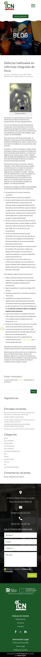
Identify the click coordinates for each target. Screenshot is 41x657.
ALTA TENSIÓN (8, 441)
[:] (2, 331)
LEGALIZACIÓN (18, 76)
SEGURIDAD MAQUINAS (11, 467)
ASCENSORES (8, 443)
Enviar (32, 575)
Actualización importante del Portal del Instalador (19, 429)
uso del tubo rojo (26, 339)
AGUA (6, 438)
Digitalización (20, 619)
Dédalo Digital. (21, 655)
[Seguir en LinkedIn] (25, 631)
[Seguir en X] (20, 631)
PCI (5, 464)
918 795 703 (15, 524)
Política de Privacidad (20, 643)
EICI (11, 76)
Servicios (20, 623)
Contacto (20, 626)
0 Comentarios (28, 76)
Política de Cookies (21, 650)
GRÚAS (6, 456)
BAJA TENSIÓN (8, 448)
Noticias (6, 462)
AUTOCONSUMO (9, 446)
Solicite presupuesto (20, 16)
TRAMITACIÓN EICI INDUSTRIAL (14, 417)
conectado (21, 380)
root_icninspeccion (12, 74)
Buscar (33, 391)
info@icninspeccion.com (20, 513)
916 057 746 (25, 524)
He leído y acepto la (17, 570)
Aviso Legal (20, 646)
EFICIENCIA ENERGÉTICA (12, 451)
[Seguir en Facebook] (15, 631)
